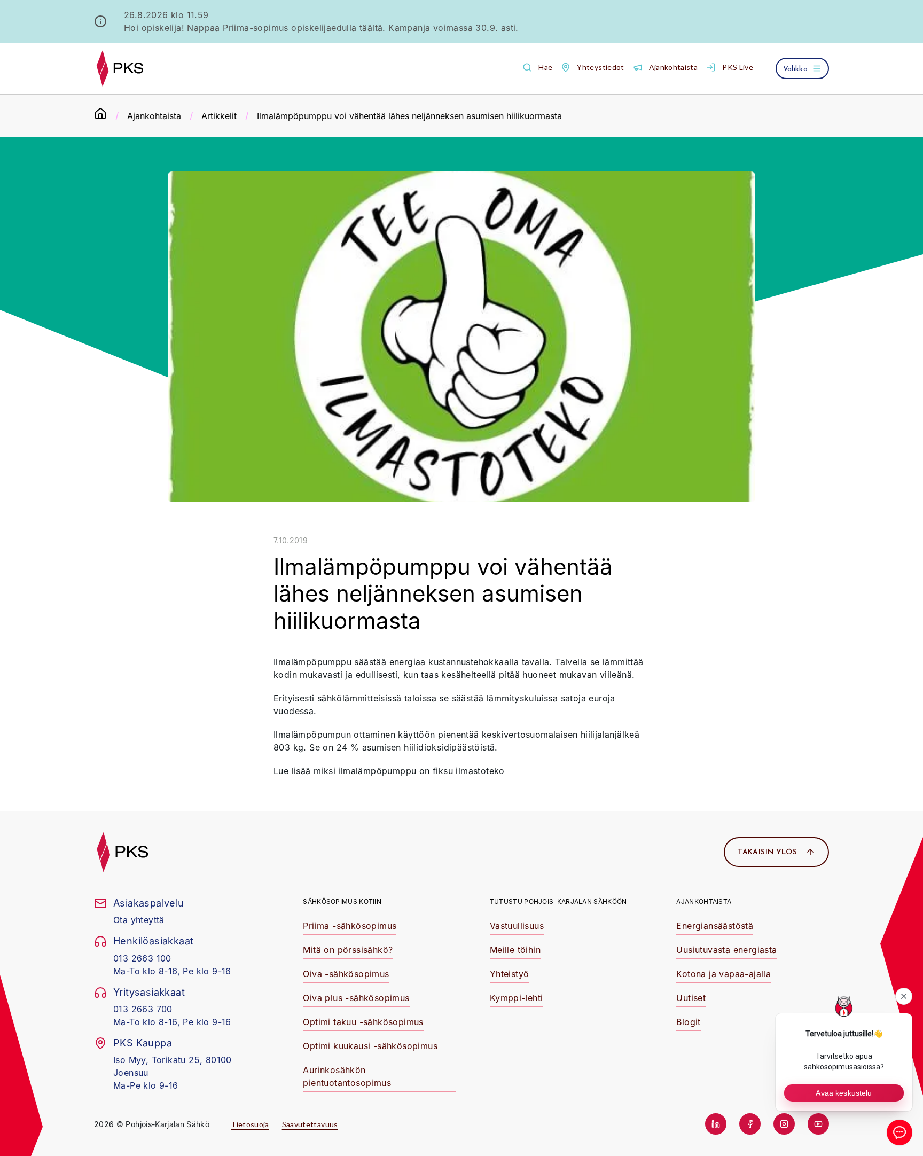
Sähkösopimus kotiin (342, 901)
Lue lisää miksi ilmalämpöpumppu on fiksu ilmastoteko (389, 771)
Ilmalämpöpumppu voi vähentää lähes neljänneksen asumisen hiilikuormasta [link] (409, 116)
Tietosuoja (250, 1124)
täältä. (372, 27)
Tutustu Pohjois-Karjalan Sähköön (558, 901)
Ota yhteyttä (139, 920)
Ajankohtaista (154, 116)
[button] (537, 67)
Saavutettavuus (310, 1124)
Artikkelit (219, 116)
